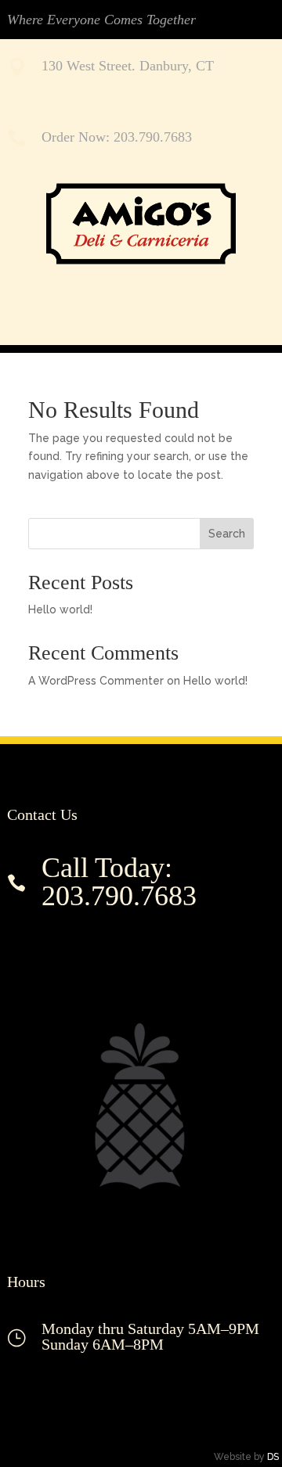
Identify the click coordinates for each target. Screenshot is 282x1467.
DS (273, 1456)
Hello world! (60, 609)
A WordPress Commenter (96, 680)
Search (226, 533)
